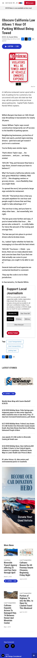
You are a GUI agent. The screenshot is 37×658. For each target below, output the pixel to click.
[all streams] (34, 655)
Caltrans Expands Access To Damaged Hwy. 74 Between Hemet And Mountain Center (10, 614)
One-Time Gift (25, 313)
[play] (3, 655)
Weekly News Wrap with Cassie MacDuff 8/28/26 (16, 402)
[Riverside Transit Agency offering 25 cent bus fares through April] (11, 552)
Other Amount (18, 325)
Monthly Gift (12, 313)
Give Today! (13, 333)
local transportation (14, 346)
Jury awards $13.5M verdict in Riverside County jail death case (16, 438)
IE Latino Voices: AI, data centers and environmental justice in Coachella (15, 460)
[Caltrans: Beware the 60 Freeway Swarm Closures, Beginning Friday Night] (26, 552)
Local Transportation (15, 341)
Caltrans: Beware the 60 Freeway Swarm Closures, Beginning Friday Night (26, 568)
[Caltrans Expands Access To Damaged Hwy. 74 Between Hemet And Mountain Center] (11, 595)
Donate (30, 3)
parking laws (12, 350)
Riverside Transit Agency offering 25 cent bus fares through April (10, 567)
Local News (7, 560)
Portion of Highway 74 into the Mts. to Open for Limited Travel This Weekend (26, 601)
